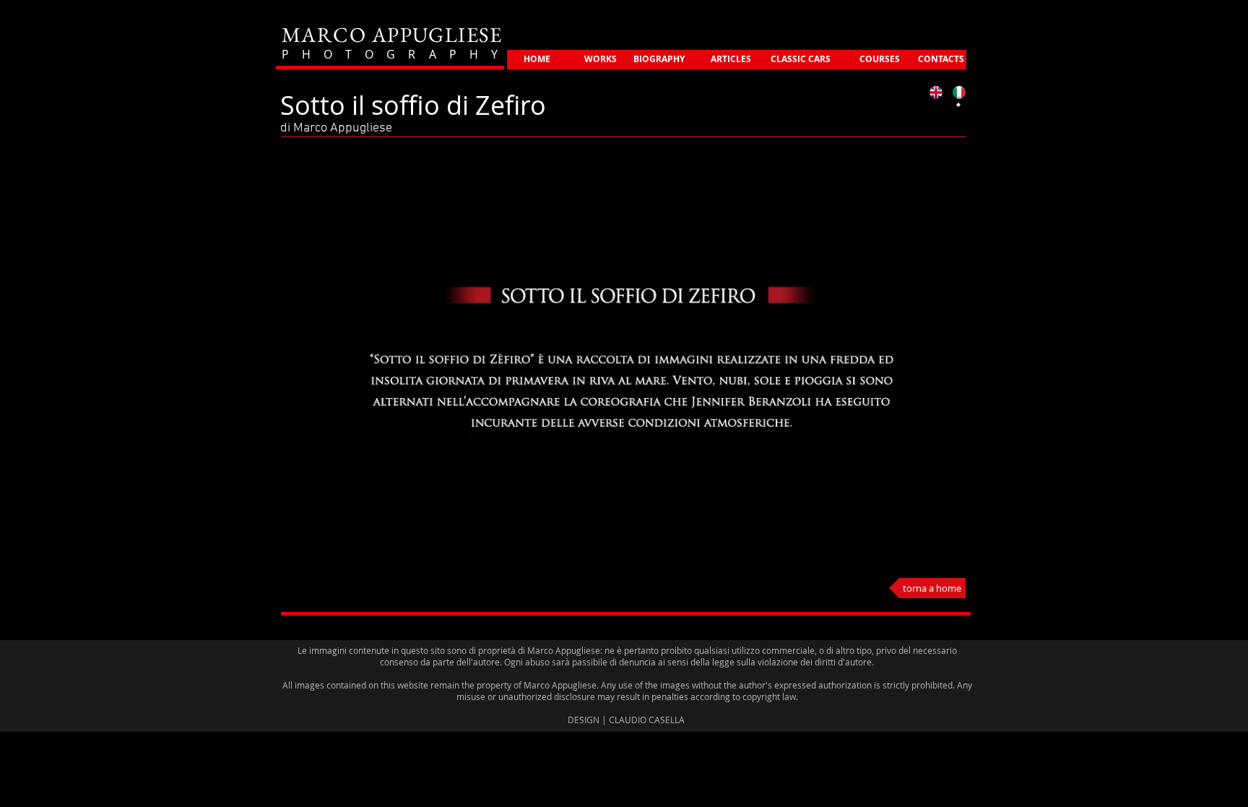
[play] (908, 553)
